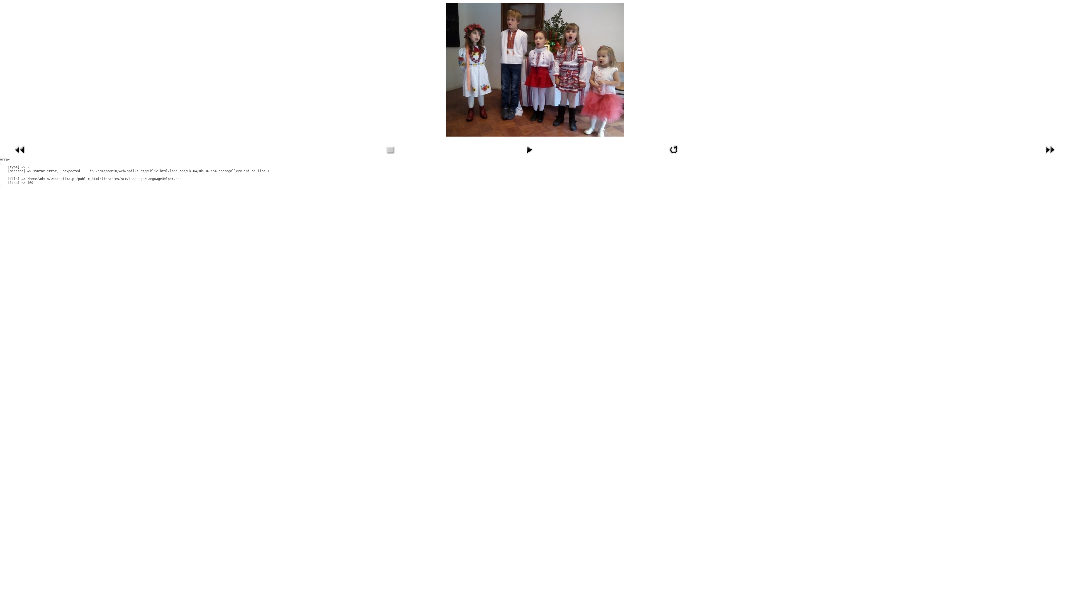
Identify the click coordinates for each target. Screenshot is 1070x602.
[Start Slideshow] (529, 155)
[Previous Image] (20, 155)
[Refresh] (674, 155)
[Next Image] (1050, 155)
